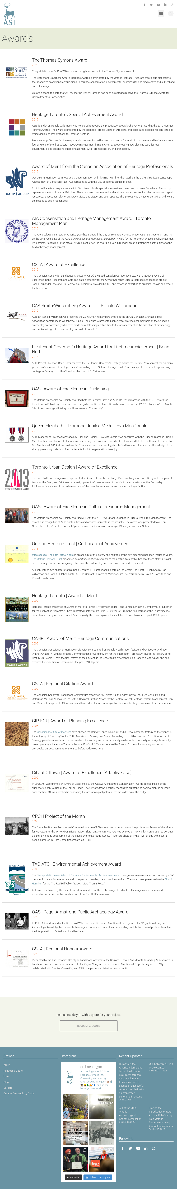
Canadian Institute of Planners (54, 732)
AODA (6, 1065)
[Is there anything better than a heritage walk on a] (75, 1106)
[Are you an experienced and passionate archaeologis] (75, 1133)
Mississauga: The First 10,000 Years (53, 554)
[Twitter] (151, 4)
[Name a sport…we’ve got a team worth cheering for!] (101, 1133)
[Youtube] (158, 4)
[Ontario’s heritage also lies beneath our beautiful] (101, 1106)
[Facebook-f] (144, 4)
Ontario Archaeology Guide (18, 1093)
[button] (161, 13)
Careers (7, 1087)
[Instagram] (172, 4)
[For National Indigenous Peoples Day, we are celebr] (101, 1159)
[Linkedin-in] (165, 4)
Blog (6, 1082)
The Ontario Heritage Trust (47, 559)
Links (6, 1076)
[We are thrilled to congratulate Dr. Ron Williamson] (75, 1159)
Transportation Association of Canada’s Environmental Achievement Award (79, 875)
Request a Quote (13, 1070)
